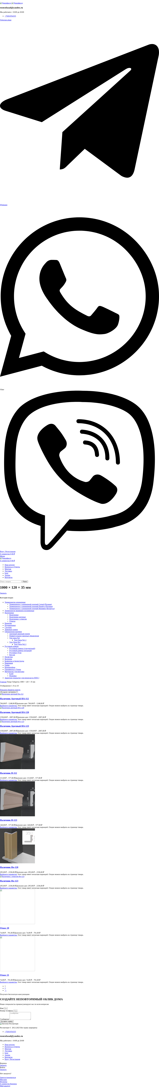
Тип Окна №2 (14, 642)
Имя (2, 1008)
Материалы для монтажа (14, 672)
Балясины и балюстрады (14, 661)
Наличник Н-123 (8, 820)
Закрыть (3, 593)
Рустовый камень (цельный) (20, 651)
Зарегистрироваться (8, 1077)
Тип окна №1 (14, 638)
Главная (3, 682)
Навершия (9, 663)
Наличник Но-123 (9, 881)
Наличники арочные (17, 617)
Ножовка (13, 676)
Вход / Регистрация (12, 1059)
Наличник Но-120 (9, 867)
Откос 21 (4, 975)
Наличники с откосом (18, 619)
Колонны (8, 659)
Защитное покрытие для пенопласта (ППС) (22, 678)
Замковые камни (11, 630)
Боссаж (12, 655)
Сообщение (5, 1019)
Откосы (12, 621)
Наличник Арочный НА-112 (14, 698)
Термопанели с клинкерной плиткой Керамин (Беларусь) (32, 609)
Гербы (7, 665)
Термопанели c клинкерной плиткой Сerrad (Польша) (30, 604)
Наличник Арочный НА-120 (14, 712)
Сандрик (8, 627)
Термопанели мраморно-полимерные (19, 611)
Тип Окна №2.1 (20, 644)
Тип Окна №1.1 (20, 640)
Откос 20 (4, 928)
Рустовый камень (12, 646)
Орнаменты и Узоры (13, 669)
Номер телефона (7, 1011)
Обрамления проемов (13, 632)
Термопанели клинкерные (15, 602)
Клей (11, 674)
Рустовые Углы (15, 653)
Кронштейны (10, 667)
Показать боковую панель (10, 690)
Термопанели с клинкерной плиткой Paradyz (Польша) (31, 606)
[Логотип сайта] (6, 3)
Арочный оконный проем (19, 634)
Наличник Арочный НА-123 (14, 726)
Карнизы (8, 623)
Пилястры (9, 657)
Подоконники (10, 625)
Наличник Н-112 (8, 773)
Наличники (9, 613)
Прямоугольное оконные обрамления (24, 636)
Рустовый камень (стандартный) (22, 648)
